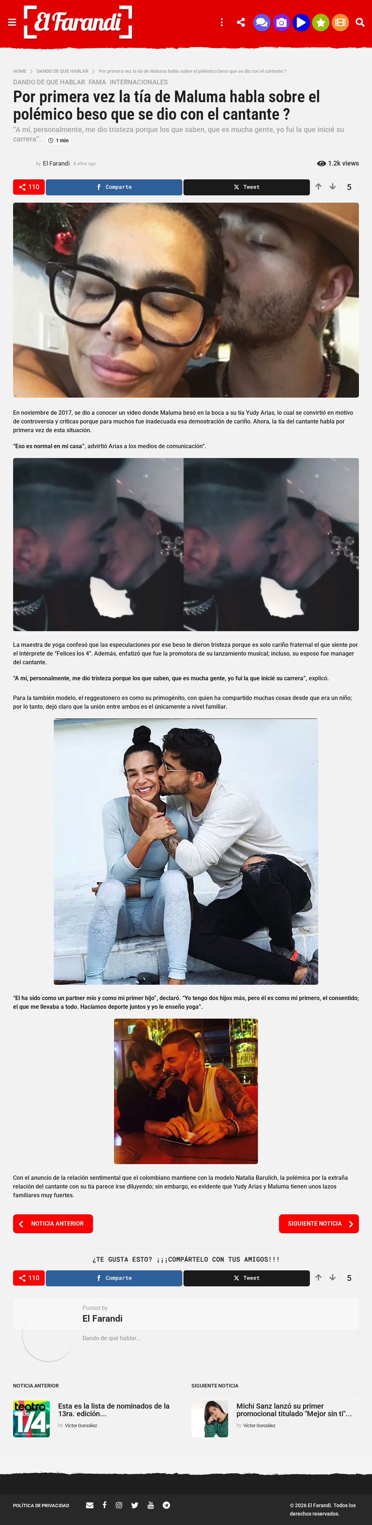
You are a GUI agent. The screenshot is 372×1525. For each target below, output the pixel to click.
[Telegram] (166, 1505)
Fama (97, 82)
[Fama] (281, 22)
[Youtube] (150, 1505)
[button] (11, 22)
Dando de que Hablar (49, 82)
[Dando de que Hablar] (262, 22)
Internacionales (139, 82)
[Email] (89, 1505)
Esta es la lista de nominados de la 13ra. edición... (114, 1410)
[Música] (301, 22)
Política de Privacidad (41, 1505)
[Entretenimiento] (340, 22)
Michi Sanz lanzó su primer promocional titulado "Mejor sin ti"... (294, 1410)
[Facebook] (104, 1505)
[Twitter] (134, 1505)
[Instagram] (119, 1505)
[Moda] (320, 22)
